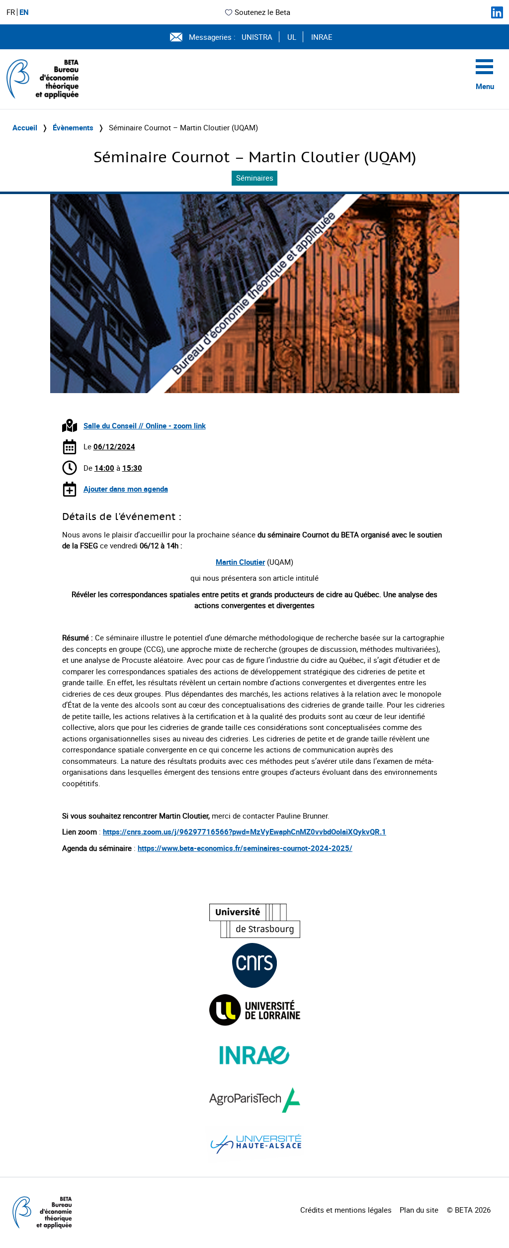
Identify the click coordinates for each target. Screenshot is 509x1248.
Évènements (73, 127)
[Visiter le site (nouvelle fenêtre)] (254, 921)
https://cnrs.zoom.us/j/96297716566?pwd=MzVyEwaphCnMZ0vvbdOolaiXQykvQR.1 (244, 831)
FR (10, 12)
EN (24, 12)
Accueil (24, 127)
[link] (245, 848)
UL (291, 37)
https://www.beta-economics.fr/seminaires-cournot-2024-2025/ (245, 848)
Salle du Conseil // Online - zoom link (145, 425)
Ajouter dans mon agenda (126, 489)
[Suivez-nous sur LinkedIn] (497, 12)
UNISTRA (257, 37)
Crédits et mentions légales (346, 1210)
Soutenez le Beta (262, 12)
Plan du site (419, 1210)
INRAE (322, 37)
